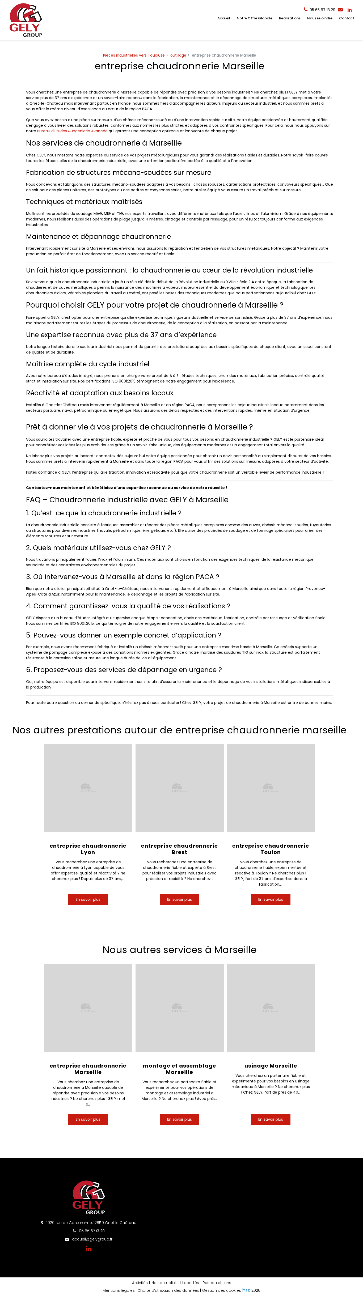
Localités (190, 1282)
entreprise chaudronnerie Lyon (88, 849)
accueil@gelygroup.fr (91, 1239)
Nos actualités (165, 1282)
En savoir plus (88, 899)
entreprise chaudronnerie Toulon (271, 849)
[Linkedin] (350, 10)
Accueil (223, 18)
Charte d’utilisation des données (168, 1290)
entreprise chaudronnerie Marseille (88, 1068)
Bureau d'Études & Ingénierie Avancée (72, 131)
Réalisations (290, 18)
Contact (346, 18)
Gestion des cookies (221, 1290)
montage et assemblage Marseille (179, 1068)
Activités (140, 1282)
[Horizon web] (246, 1290)
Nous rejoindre (319, 18)
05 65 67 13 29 (91, 1231)
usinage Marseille (270, 1065)
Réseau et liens (217, 1282)
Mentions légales (119, 1290)
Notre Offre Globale (254, 18)
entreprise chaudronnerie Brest (179, 849)
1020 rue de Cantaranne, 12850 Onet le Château (90, 1222)
